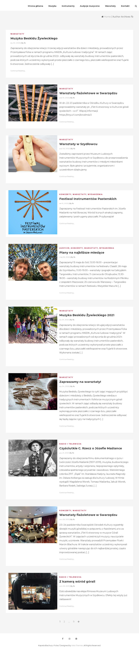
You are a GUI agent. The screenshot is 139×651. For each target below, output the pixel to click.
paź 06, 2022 (64, 149)
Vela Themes (77, 645)
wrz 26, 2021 (64, 519)
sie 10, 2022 (63, 203)
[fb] (62, 638)
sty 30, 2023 (15, 43)
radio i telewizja (70, 444)
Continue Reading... (18, 71)
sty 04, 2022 (64, 386)
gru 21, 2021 (64, 453)
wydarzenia (95, 194)
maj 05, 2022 (64, 257)
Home (107, 16)
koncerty (65, 194)
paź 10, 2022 (64, 98)
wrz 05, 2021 (64, 586)
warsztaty (17, 34)
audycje (64, 248)
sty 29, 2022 (64, 320)
